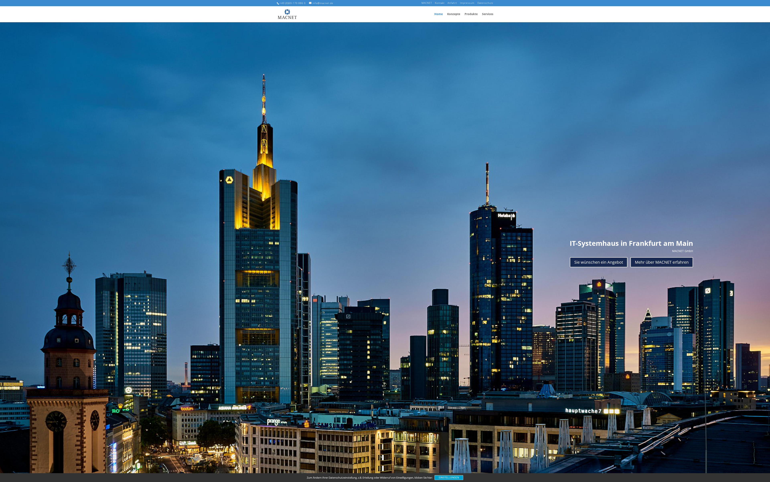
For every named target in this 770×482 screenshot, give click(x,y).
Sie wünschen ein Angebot (598, 262)
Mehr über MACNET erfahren (662, 262)
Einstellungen (449, 477)
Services (487, 14)
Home (438, 14)
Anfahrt (452, 3)
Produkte (471, 14)
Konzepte (453, 14)
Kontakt (440, 3)
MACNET (426, 3)
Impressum (467, 3)
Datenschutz (485, 3)
